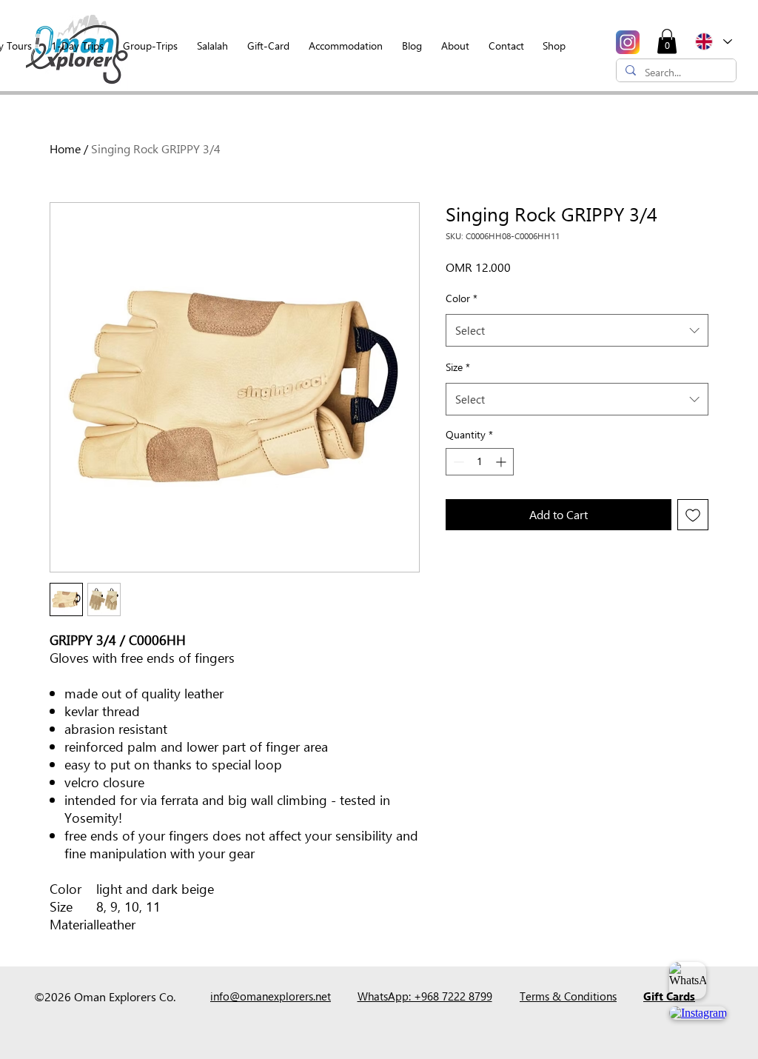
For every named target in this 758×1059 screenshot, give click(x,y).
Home (65, 148)
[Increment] (502, 462)
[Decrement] (457, 462)
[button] (667, 41)
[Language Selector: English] (713, 41)
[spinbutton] (479, 462)
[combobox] (577, 330)
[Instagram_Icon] (628, 42)
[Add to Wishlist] (692, 514)
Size (458, 367)
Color (461, 298)
